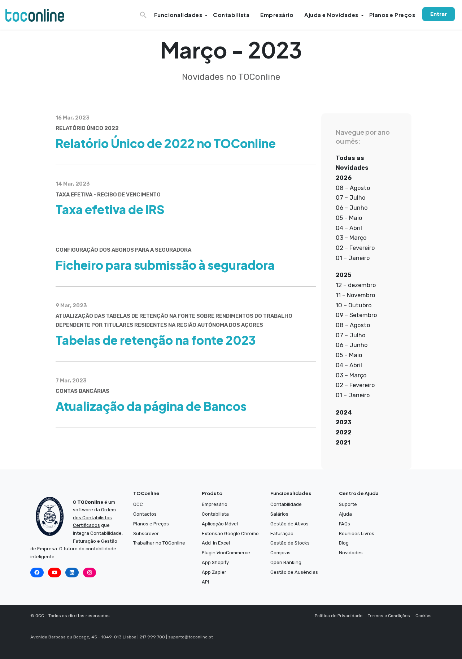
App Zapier (214, 572)
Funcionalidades (178, 14)
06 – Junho (351, 207)
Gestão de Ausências (294, 572)
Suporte (348, 504)
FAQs (344, 523)
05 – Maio (349, 217)
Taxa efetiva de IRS (110, 209)
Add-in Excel (216, 543)
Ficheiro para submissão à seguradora (165, 264)
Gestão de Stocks (290, 543)
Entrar (438, 13)
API (205, 582)
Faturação (281, 533)
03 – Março (351, 237)
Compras (280, 552)
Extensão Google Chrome (230, 533)
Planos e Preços (392, 14)
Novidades (351, 552)
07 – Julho (350, 197)
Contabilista (231, 14)
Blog (344, 543)
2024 (344, 412)
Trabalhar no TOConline (159, 543)
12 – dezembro (356, 285)
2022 (344, 432)
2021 (343, 442)
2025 (344, 274)
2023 (344, 422)
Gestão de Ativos (289, 523)
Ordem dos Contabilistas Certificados (94, 517)
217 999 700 (152, 637)
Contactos (145, 514)
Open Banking (285, 562)
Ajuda (345, 514)
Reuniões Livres (356, 533)
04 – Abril (349, 227)
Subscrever (146, 533)
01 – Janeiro (353, 257)
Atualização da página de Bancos (151, 405)
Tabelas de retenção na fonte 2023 (156, 339)
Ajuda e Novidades (331, 14)
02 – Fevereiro (355, 247)
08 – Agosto (353, 187)
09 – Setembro (356, 314)
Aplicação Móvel (220, 523)
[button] (144, 12)
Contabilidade (286, 504)
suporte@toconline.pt (190, 637)
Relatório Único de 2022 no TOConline (166, 143)
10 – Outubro (353, 305)
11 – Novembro (355, 295)
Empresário (276, 14)
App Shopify (215, 562)
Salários (279, 514)
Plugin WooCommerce (226, 552)
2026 (344, 177)
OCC (138, 504)
